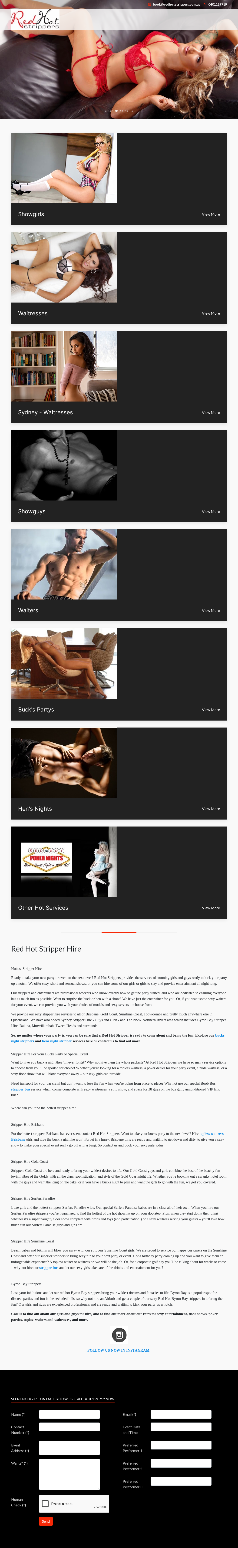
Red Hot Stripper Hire (46, 948)
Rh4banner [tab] (117, 111)
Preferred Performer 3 (132, 1484)
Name (18, 1414)
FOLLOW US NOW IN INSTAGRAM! (119, 1350)
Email (129, 1414)
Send (46, 1521)
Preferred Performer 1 (132, 1448)
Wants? (19, 1463)
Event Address (20, 1448)
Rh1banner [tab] (122, 111)
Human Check (18, 1502)
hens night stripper (57, 1041)
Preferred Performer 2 (132, 1466)
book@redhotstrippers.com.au (177, 4)
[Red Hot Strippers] (35, 19)
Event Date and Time (131, 1430)
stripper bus (21, 1089)
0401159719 (217, 4)
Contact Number (20, 1430)
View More (211, 214)
